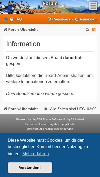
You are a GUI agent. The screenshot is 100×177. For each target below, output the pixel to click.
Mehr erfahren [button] (35, 154)
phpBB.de (68, 124)
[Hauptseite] (33, 7)
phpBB (36, 119)
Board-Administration (65, 75)
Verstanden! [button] (30, 167)
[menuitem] (16, 19)
